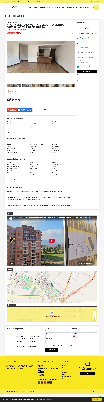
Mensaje (79, 60)
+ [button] (9, 273)
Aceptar (96, 399)
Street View (13, 91)
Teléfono (74, 333)
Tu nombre (80, 45)
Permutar (50, 7)
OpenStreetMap (93, 302)
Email (47, 333)
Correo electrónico (82, 50)
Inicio (30, 7)
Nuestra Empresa (78, 7)
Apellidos (74, 328)
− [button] (9, 276)
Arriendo (42, 7)
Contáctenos (89, 7)
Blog (63, 7)
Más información (47, 400)
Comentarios (49, 338)
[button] (73, 33)
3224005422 (32, 1)
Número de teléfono (82, 55)
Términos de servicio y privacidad (65, 352)
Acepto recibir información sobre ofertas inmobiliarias (60, 346)
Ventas (36, 7)
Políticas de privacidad (68, 381)
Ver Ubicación (48, 316)
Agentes (69, 7)
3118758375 (42, 1)
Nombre (48, 328)
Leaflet (84, 302)
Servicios (57, 7)
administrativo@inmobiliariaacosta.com (88, 38)
